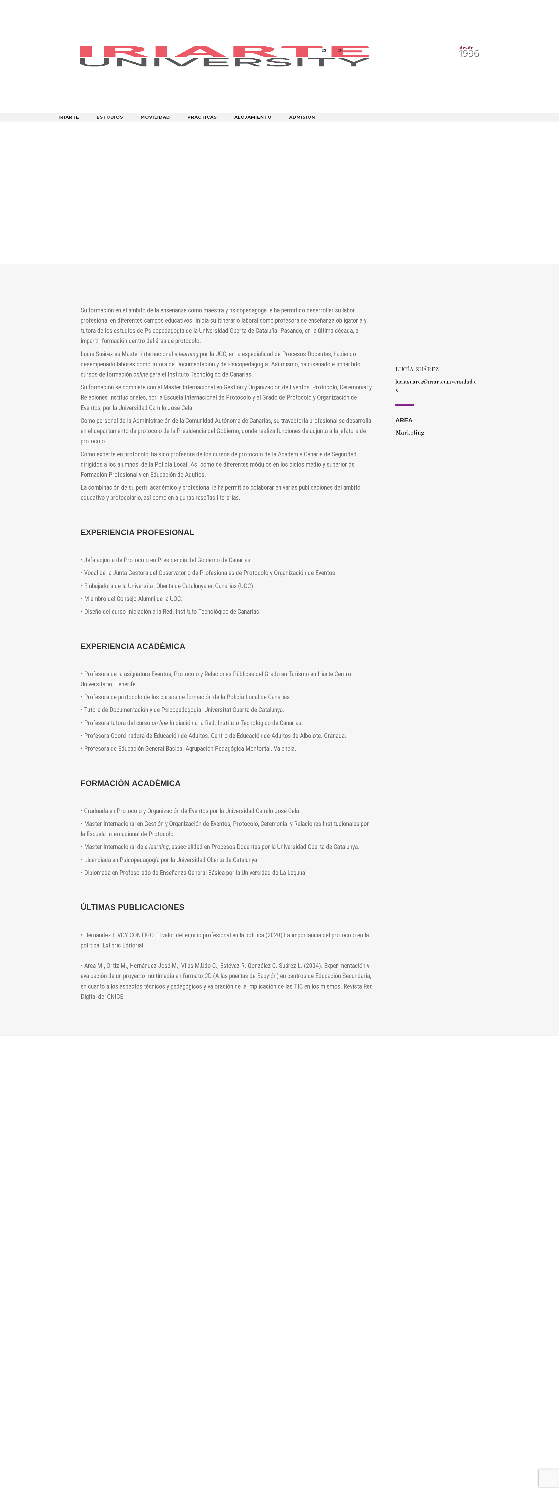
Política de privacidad (312, 1384)
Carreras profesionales (200, 1384)
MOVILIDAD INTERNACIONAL (362, 128)
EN (340, 50)
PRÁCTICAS (202, 117)
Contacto (297, 1366)
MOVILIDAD (155, 117)
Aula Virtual (71, 1366)
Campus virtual (453, 128)
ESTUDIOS (110, 117)
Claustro (120, 173)
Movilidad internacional (85, 1384)
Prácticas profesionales (201, 1375)
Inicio (86, 173)
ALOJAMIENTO (253, 117)
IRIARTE (69, 117)
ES (323, 50)
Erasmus (296, 1375)
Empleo (179, 1366)
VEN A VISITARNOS (75, 1448)
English (491, 128)
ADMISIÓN (302, 117)
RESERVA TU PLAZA (77, 1430)
